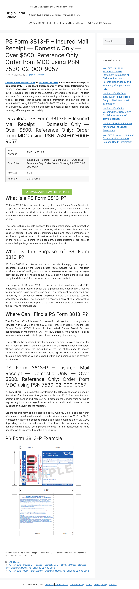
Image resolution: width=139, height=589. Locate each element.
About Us (49, 584)
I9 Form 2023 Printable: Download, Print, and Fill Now (54, 15)
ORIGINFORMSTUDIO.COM (20, 82)
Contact (113, 584)
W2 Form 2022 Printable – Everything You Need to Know (56, 23)
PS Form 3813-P (48, 82)
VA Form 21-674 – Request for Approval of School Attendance (117, 127)
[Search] (130, 41)
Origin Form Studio (15, 15)
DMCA (89, 584)
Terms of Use (61, 584)
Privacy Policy (100, 584)
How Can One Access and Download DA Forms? (52, 6)
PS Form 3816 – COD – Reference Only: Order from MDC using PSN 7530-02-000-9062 (49, 571)
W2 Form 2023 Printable (100, 23)
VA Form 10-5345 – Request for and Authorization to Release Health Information (118, 138)
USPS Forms (14, 562)
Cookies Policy (77, 584)
